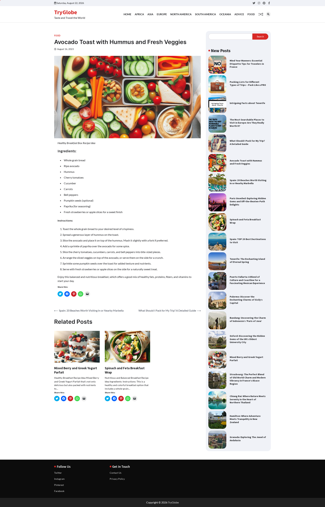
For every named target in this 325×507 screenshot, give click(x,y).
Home (127, 14)
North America (181, 14)
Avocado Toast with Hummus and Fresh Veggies (246, 162)
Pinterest (59, 484)
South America (205, 14)
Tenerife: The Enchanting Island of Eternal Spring (247, 260)
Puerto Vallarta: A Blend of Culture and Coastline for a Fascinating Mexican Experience (247, 280)
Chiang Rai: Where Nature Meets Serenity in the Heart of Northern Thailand (248, 399)
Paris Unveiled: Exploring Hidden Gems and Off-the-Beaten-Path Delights (248, 201)
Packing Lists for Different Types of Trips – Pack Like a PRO (248, 83)
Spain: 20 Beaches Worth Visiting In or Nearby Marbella (248, 182)
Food (251, 14)
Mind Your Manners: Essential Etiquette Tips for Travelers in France (247, 63)
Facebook (59, 491)
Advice (239, 14)
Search (260, 36)
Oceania (225, 14)
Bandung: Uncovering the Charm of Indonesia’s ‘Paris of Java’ (248, 319)
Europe (162, 14)
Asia (150, 14)
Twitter (58, 472)
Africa (139, 14)
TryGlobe (65, 12)
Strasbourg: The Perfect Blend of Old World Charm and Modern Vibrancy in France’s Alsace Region (248, 379)
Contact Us (115, 472)
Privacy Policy (117, 478)
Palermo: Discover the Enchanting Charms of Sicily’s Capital (246, 299)
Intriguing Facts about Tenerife (247, 103)
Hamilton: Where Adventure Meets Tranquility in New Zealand (245, 419)
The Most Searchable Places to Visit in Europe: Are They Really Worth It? (247, 122)
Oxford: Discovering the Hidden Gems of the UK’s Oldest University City (247, 339)
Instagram (59, 478)
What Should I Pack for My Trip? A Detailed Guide (247, 142)
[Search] (268, 14)
